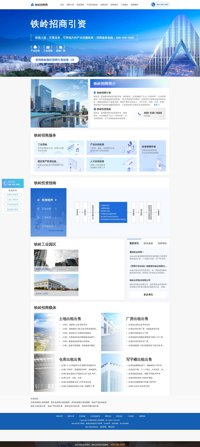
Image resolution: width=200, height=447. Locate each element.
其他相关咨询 (12, 210)
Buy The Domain (91, 427)
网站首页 (59, 416)
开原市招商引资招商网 (40, 402)
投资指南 (80, 4)
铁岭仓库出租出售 (72, 406)
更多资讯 (148, 294)
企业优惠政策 (95, 416)
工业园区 (124, 4)
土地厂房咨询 (12, 200)
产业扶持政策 (92, 4)
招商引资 (70, 4)
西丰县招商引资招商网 (60, 402)
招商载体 (142, 416)
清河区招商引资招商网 (80, 402)
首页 (62, 4)
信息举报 (103, 427)
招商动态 (104, 4)
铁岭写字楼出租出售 (90, 406)
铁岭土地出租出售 (38, 406)
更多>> (157, 104)
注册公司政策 (12, 195)
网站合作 (111, 427)
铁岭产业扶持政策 (99, 402)
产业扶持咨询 (12, 205)
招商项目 (114, 4)
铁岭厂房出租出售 (55, 406)
